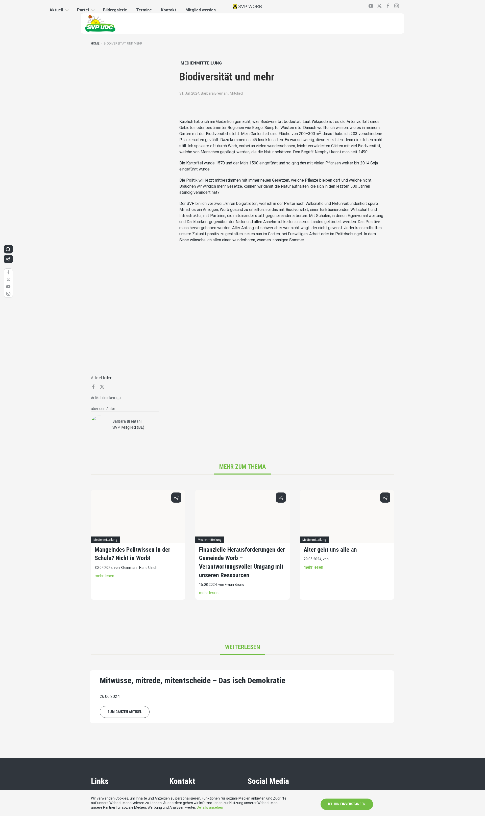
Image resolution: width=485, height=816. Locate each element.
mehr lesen (104, 575)
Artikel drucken (103, 397)
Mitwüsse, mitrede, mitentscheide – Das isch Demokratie (192, 680)
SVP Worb (249, 6)
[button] (176, 497)
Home (95, 43)
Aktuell (56, 10)
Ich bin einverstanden (347, 804)
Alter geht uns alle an (330, 549)
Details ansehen (210, 807)
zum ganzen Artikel (125, 712)
